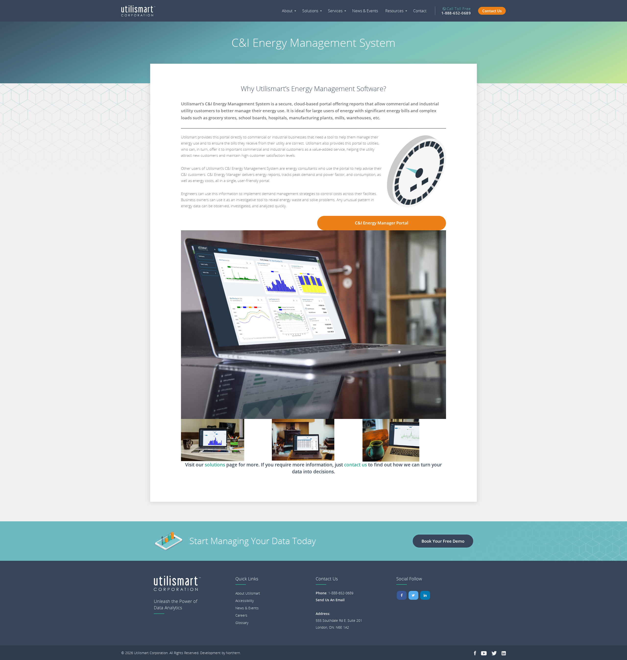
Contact (419, 10)
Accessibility (244, 600)
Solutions (310, 10)
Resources (394, 10)
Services (335, 10)
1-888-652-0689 (340, 593)
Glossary (241, 622)
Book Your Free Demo (443, 541)
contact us (355, 465)
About (287, 10)
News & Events (365, 10)
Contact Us (492, 10)
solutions (215, 465)
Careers (241, 615)
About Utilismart (247, 593)
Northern (233, 652)
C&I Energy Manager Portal (381, 223)
